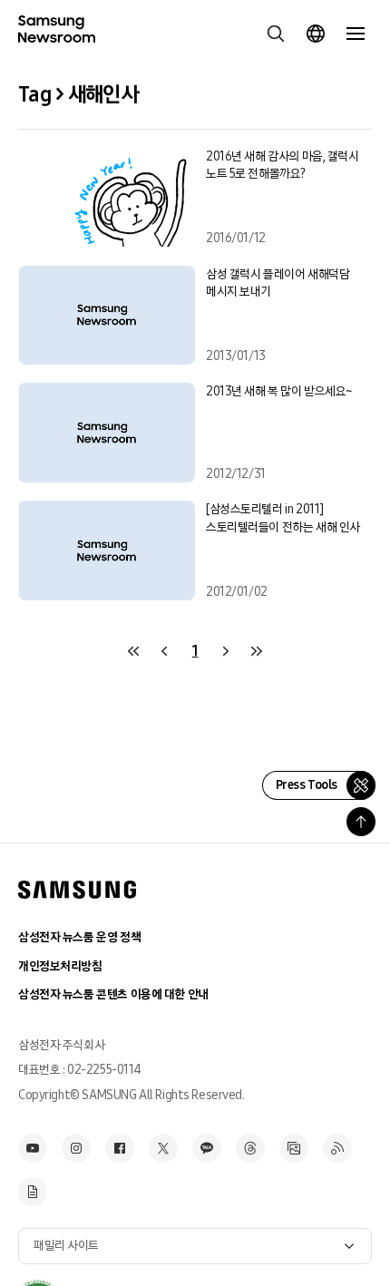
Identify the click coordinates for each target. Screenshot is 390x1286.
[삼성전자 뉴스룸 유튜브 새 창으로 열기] (32, 1148)
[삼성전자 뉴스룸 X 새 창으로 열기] (163, 1148)
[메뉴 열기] (355, 33)
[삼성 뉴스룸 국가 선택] (315, 33)
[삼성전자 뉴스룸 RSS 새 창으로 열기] (337, 1148)
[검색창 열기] (275, 33)
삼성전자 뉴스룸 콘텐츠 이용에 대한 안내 (113, 994)
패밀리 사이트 (66, 1245)
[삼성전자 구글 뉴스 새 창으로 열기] (32, 1191)
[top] (360, 821)
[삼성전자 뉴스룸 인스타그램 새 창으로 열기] (76, 1148)
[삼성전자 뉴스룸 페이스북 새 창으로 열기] (119, 1148)
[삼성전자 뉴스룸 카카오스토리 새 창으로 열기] (206, 1148)
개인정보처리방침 (60, 966)
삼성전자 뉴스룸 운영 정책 (79, 937)
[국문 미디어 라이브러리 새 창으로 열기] (293, 1148)
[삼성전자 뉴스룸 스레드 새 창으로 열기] (250, 1148)
